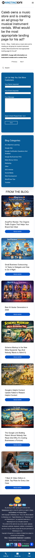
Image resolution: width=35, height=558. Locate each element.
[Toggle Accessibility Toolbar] (32, 544)
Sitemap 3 (20, 540)
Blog (8, 44)
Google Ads (8, 148)
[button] (33, 2)
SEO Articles (9, 169)
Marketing (8, 163)
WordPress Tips (10, 179)
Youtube (7, 182)
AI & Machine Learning (12, 145)
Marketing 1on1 (15, 514)
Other (6, 166)
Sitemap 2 (15, 540)
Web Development (11, 176)
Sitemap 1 (11, 540)
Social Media (9, 173)
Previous (14, 62)
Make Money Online (11, 160)
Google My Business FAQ (13, 157)
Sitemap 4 (24, 540)
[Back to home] (12, 2)
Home (3, 44)
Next (21, 62)
